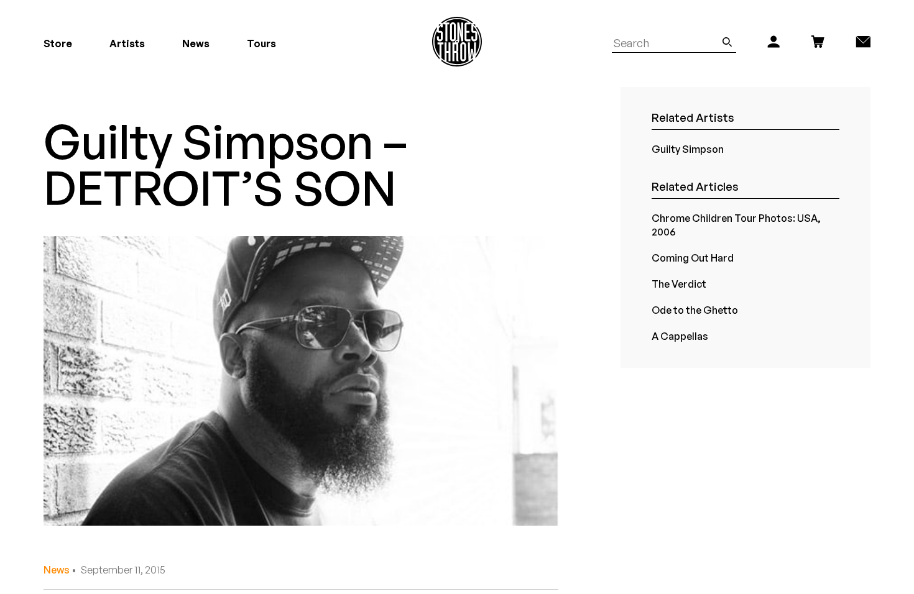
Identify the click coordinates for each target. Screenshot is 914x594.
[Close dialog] (685, 174)
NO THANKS (578, 390)
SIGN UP (578, 354)
